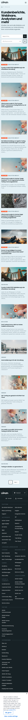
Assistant (4, 533)
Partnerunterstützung (8, 625)
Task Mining (18, 538)
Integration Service (20, 514)
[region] (14, 706)
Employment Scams (7, 688)
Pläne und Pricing (6, 510)
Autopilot (4, 543)
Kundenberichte (19, 559)
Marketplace (18, 520)
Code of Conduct (6, 680)
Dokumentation (6, 590)
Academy (4, 566)
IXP (15, 517)
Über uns (4, 643)
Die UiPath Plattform (7, 507)
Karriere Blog (5, 653)
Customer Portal (6, 587)
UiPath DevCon (19, 590)
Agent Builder (5, 523)
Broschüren (18, 569)
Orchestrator (18, 526)
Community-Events (7, 600)
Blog (16, 553)
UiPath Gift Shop (6, 674)
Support (4, 514)
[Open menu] (26, 2)
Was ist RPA (5, 575)
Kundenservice (6, 584)
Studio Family (18, 535)
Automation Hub (6, 536)
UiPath (18, 593)
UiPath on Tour (19, 587)
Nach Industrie (6, 553)
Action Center (5, 520)
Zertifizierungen (6, 572)
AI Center (4, 527)
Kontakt (9, 498)
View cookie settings (11, 716)
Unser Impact (5, 671)
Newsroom (5, 656)
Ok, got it (8, 712)
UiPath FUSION (18, 579)
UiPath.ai (4, 646)
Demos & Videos (19, 572)
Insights (17, 510)
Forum (3, 593)
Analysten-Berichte (20, 556)
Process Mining (19, 528)
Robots (17, 532)
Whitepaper (18, 562)
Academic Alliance (7, 569)
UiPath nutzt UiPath (7, 667)
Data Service (18, 507)
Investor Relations (6, 659)
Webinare (17, 566)
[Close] (26, 693)
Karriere (4, 649)
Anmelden (19, 498)
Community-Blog (6, 596)
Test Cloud (18, 541)
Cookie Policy (12, 710)
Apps (3, 530)
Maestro (17, 523)
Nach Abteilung (6, 556)
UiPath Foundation (7, 677)
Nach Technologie (7, 559)
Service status (6, 603)
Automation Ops (6, 539)
